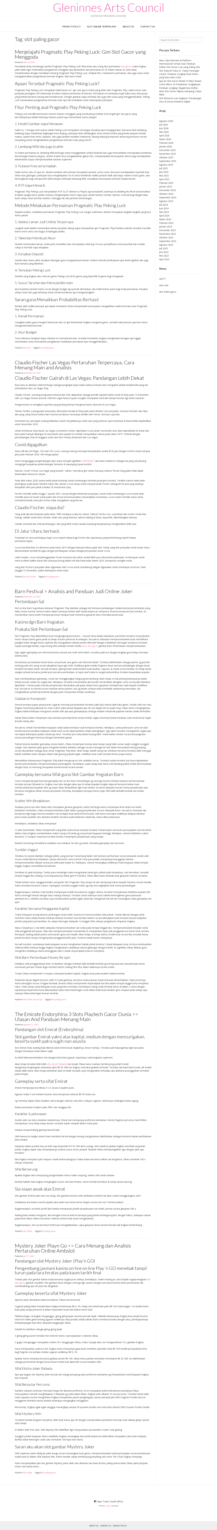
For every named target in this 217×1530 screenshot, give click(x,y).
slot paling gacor (47, 347)
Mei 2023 (164, 255)
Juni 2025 (164, 171)
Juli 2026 (163, 124)
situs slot (163, 285)
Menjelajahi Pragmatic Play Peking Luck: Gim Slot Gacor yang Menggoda (80, 54)
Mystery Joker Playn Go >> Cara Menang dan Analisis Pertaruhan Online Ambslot (73, 1248)
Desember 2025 (167, 150)
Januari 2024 (165, 226)
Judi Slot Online (29, 576)
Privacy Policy (71, 26)
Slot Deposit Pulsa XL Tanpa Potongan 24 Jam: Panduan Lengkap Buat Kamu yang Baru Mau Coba (179, 74)
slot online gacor (167, 291)
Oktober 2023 (166, 237)
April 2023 (164, 259)
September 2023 (167, 241)
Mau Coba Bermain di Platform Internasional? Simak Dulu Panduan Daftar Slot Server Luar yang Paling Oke (179, 64)
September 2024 (167, 197)
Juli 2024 (163, 204)
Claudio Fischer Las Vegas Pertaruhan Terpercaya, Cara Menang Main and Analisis (74, 364)
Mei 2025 (164, 175)
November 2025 (167, 153)
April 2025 (164, 179)
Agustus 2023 (166, 244)
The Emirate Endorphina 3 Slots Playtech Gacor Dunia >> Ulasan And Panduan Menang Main (76, 1016)
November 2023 (167, 233)
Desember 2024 (167, 190)
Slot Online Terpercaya (101, 26)
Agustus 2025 (166, 164)
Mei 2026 (164, 131)
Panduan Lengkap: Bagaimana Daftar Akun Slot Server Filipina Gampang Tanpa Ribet (180, 91)
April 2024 (164, 215)
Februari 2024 (166, 222)
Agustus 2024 (166, 201)
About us (128, 26)
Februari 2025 (166, 182)
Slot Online (27, 1231)
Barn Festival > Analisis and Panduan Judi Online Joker (73, 591)
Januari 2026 (165, 146)
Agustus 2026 (166, 120)
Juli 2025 (163, 168)
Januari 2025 (165, 186)
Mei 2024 (164, 211)
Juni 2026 (164, 128)
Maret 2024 (165, 219)
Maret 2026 (165, 139)
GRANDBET (88, 460)
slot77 (162, 278)
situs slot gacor (90, 645)
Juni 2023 (164, 252)
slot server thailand (57, 1064)
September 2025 (167, 161)
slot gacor (126, 66)
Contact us (147, 26)
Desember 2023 (167, 230)
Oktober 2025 (166, 157)
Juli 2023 (163, 248)
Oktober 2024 (166, 193)
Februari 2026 (166, 142)
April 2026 (164, 135)
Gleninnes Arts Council (108, 7)
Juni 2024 (164, 208)
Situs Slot (27, 347)
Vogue (108, 1506)
